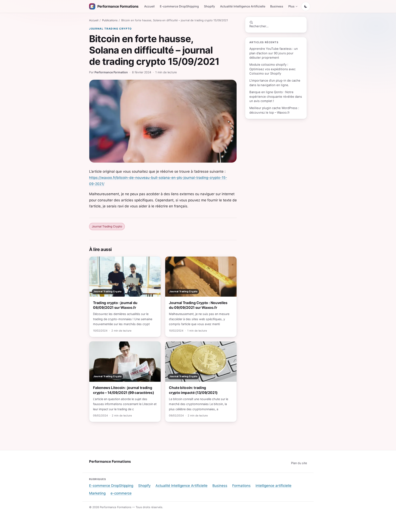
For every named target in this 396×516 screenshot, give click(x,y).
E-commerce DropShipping (179, 6)
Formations (241, 486)
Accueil (149, 6)
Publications (110, 20)
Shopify (209, 6)
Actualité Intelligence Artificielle (242, 6)
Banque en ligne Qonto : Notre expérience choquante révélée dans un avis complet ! (275, 96)
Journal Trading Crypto (110, 28)
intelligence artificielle (273, 486)
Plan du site (299, 463)
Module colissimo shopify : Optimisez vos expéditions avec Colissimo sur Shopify (272, 69)
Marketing (97, 493)
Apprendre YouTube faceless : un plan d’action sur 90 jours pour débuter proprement (273, 53)
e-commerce (121, 493)
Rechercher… (259, 26)
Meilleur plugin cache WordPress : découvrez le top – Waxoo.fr (274, 110)
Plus (291, 6)
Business (276, 6)
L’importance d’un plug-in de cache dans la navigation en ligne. (274, 83)
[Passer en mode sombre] (305, 6)
